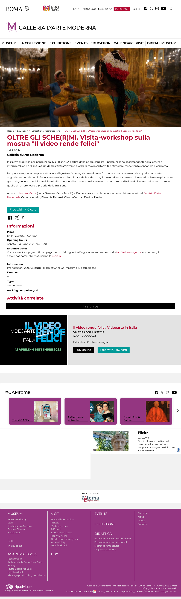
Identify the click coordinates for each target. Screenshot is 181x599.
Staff (10, 522)
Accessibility (58, 542)
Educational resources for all (46, 130)
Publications (15, 558)
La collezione (32, 43)
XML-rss (172, 591)
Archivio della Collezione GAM (25, 562)
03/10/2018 (157, 444)
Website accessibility (156, 591)
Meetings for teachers (106, 545)
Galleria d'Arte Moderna (57, 27)
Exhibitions (60, 43)
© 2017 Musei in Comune (79, 591)
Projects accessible (105, 549)
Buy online (83, 350)
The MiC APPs (20, 420)
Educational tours (61, 532)
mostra (56, 256)
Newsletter (14, 532)
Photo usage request (19, 568)
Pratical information (62, 519)
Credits (139, 591)
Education (100, 43)
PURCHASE (121, 8)
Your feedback (59, 545)
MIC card (56, 529)
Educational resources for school (113, 538)
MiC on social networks (76, 418)
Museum (8, 43)
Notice (141, 520)
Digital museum (161, 43)
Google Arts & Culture (132, 418)
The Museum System (20, 526)
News (141, 516)
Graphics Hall (15, 572)
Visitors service (59, 526)
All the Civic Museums (95, 8)
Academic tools (22, 554)
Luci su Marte (27, 193)
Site (11, 541)
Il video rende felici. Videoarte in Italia (105, 328)
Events (80, 43)
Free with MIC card (23, 209)
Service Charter (16, 529)
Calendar (123, 43)
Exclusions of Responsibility (120, 591)
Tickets (55, 522)
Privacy (100, 591)
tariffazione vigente (128, 252)
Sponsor (142, 524)
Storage (12, 565)
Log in (136, 8)
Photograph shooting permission (27, 575)
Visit (140, 43)
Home (10, 130)
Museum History (17, 519)
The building (15, 545)
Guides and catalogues (64, 539)
